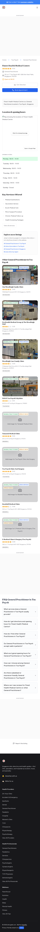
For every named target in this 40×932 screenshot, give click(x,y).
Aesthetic (5, 801)
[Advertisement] (20, 36)
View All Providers (8, 838)
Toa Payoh (14, 60)
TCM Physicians (7, 874)
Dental (4, 805)
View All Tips (6, 914)
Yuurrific (24, 925)
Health (4, 899)
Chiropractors (7, 859)
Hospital (5, 816)
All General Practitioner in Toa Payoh (15, 243)
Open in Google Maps (30, 148)
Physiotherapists (7, 870)
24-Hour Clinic (7, 794)
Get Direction (21, 85)
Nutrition (5, 895)
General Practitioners (9, 848)
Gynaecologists (7, 867)
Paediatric (5, 812)
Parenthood (6, 892)
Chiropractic (6, 827)
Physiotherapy (7, 830)
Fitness (4, 910)
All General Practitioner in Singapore (14, 249)
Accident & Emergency (10, 797)
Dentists (5, 855)
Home (4, 60)
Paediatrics (6, 852)
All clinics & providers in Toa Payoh (14, 246)
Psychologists (7, 863)
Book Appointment (21, 90)
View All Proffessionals (10, 881)
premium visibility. (27, 2)
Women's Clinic (7, 819)
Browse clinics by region (11, 252)
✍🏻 (7, 781)
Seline (21, 927)
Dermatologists (7, 878)
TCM (4, 823)
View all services (9, 225)
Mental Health (7, 906)
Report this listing (21, 743)
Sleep (4, 903)
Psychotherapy (7, 834)
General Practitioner (30, 60)
